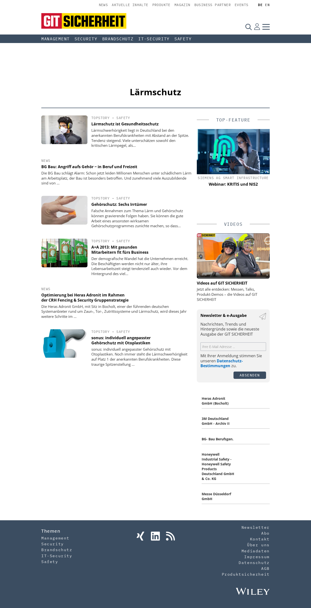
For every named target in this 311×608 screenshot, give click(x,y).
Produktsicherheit (246, 574)
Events (241, 5)
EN (267, 5)
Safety (182, 39)
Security (86, 39)
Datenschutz (254, 562)
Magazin (182, 5)
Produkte (161, 5)
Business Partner (212, 5)
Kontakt (260, 539)
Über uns (258, 544)
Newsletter (256, 527)
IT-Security (154, 39)
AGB (265, 568)
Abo (265, 533)
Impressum (256, 556)
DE (260, 5)
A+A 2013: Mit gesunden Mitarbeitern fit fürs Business (119, 249)
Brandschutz (118, 39)
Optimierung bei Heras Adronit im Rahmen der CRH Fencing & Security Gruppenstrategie (85, 297)
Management (55, 39)
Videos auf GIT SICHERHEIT (222, 283)
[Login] (257, 27)
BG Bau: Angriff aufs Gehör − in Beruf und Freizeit (89, 166)
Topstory (100, 118)
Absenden (250, 375)
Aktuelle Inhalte (130, 5)
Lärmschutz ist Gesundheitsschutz (125, 124)
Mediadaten (256, 550)
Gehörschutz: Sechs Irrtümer (119, 204)
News (103, 5)
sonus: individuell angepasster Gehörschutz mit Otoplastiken (121, 340)
